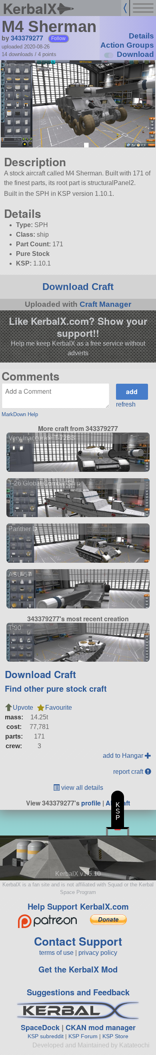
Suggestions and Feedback (78, 992)
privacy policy (97, 952)
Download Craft (78, 286)
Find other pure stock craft (56, 688)
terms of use (56, 952)
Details (141, 36)
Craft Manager (105, 304)
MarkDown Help (20, 414)
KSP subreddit (46, 1036)
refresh (126, 404)
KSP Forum (83, 1036)
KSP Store (115, 1036)
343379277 (27, 37)
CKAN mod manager (101, 1027)
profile (91, 802)
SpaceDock (40, 1027)
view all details (81, 787)
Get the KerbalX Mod (78, 969)
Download (135, 54)
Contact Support (78, 941)
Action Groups (127, 45)
